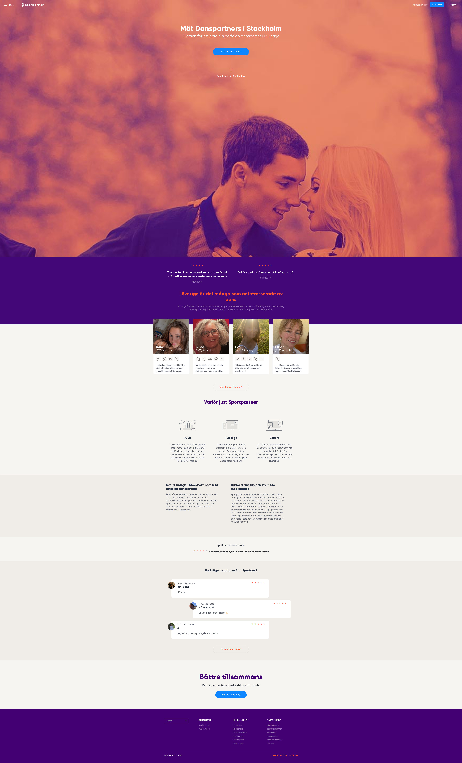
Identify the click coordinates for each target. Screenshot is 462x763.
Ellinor (279, 347)
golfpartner (237, 725)
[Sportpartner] (33, 5)
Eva (237, 347)
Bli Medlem (437, 4)
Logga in (453, 4)
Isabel (160, 347)
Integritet (283, 755)
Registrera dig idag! (231, 694)
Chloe (200, 347)
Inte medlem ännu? (420, 4)
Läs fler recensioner (231, 649)
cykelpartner (238, 736)
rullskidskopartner (274, 739)
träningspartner (273, 725)
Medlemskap (204, 725)
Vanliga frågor (204, 728)
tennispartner (238, 739)
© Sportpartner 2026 (173, 755)
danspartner (238, 743)
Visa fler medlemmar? (231, 387)
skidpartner (271, 732)
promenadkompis (240, 732)
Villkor (275, 755)
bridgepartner (272, 736)
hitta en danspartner (231, 51)
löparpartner (238, 728)
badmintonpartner (274, 728)
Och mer (270, 743)
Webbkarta (293, 755)
